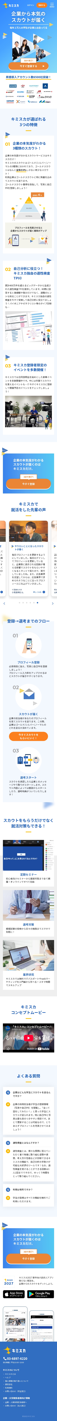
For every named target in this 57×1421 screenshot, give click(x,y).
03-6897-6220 (17, 1358)
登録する (41, 5)
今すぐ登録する (28, 66)
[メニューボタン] (52, 4)
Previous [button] (2, 563)
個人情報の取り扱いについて (16, 1381)
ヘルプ (8, 1377)
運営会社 (8, 1384)
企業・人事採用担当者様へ (16, 1402)
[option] (28, 560)
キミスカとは (10, 1374)
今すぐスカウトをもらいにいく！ (28, 736)
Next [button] (54, 563)
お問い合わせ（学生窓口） (16, 1391)
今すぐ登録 (28, 484)
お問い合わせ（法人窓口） (16, 1405)
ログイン (30, 5)
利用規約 (8, 1387)
